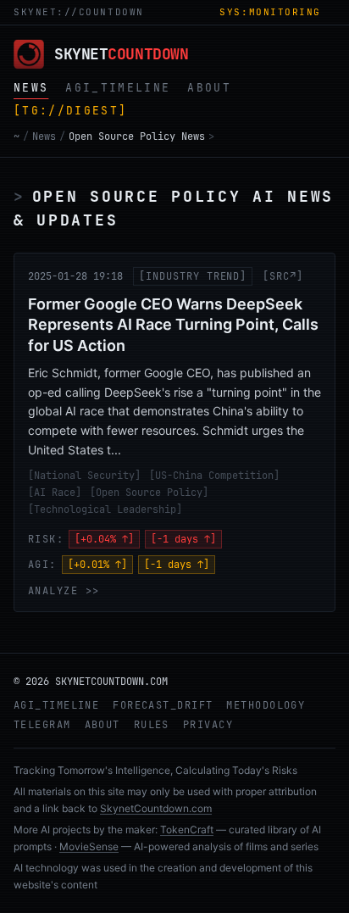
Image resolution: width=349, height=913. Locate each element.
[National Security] (84, 475)
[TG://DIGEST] (70, 110)
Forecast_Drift (163, 705)
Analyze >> (63, 591)
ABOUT (209, 88)
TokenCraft (186, 829)
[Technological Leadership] (105, 509)
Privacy (208, 725)
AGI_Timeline (56, 705)
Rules (151, 725)
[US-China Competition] (214, 475)
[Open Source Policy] (149, 492)
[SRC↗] (283, 276)
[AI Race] (54, 492)
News (44, 136)
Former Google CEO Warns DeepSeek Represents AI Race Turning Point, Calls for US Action (173, 325)
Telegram (42, 725)
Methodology (265, 705)
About (102, 725)
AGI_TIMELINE (117, 88)
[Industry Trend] (193, 276)
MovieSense (89, 846)
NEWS (31, 88)
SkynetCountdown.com (156, 808)
